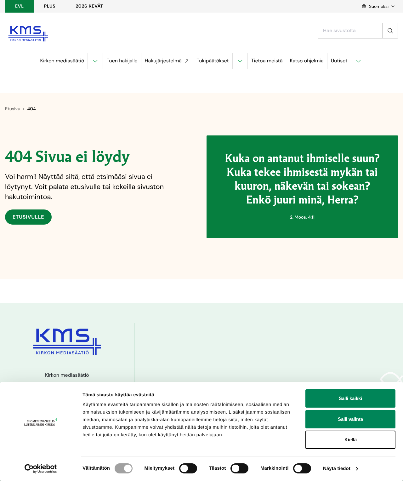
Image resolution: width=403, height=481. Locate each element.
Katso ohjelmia (306, 60)
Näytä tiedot (336, 468)
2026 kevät (89, 6)
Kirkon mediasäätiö (62, 60)
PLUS (49, 6)
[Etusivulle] (28, 34)
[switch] (188, 468)
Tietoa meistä (267, 60)
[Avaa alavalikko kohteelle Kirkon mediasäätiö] (95, 61)
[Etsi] (390, 30)
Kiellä (350, 439)
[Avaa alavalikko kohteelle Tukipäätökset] (239, 61)
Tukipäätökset (212, 60)
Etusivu (12, 109)
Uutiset (339, 60)
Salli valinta (350, 419)
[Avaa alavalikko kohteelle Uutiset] (358, 61)
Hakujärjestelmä (163, 60)
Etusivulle (28, 217)
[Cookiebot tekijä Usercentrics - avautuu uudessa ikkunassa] (40, 468)
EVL (19, 6)
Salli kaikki (350, 398)
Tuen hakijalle (121, 60)
